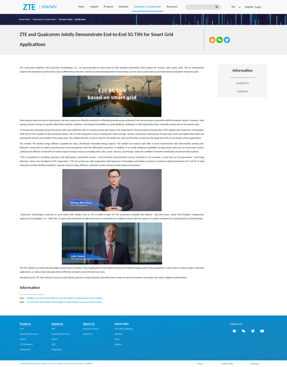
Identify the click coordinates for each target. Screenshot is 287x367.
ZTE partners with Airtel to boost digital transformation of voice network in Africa (64, 302)
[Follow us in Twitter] (252, 330)
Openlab (118, 334)
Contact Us (242, 83)
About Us (89, 324)
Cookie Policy (227, 364)
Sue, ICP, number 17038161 (81, 364)
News (81, 6)
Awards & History (91, 329)
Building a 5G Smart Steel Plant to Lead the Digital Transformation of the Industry (64, 298)
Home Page (24, 19)
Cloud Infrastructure (29, 334)
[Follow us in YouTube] (262, 330)
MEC (53, 344)
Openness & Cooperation (147, 6)
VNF (22, 329)
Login (258, 7)
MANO (23, 339)
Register (249, 7)
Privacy (200, 364)
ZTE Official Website (123, 329)
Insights (94, 6)
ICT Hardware (26, 344)
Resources (172, 6)
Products (108, 6)
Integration (25, 349)
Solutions (123, 6)
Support (118, 344)
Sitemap (254, 364)
